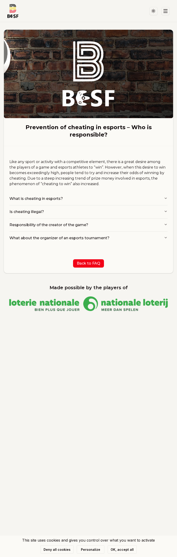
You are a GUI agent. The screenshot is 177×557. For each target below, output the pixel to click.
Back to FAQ (88, 263)
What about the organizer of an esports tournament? (59, 238)
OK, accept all (122, 549)
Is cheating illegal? (26, 212)
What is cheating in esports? (36, 198)
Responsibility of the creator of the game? (48, 225)
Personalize (90, 549)
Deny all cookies (57, 549)
